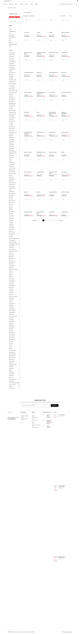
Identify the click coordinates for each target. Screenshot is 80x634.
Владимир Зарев (39, 74)
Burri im (38, 112)
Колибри (50, 32)
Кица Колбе (26, 94)
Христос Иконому (27, 54)
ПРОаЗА (33, 423)
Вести (26, 4)
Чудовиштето (39, 72)
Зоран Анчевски (51, 134)
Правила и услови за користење (24, 419)
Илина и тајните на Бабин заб (49, 421)
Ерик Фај (38, 134)
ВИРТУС (33, 416)
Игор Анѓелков (26, 114)
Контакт (36, 4)
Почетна (3, 5)
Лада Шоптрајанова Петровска (42, 194)
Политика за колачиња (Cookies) (24, 417)
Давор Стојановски (40, 54)
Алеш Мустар (51, 214)
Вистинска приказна (40, 172)
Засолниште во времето (28, 72)
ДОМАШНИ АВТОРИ (35, 417)
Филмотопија (26, 112)
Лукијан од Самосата (40, 174)
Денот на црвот (52, 92)
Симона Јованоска (52, 94)
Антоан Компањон (27, 154)
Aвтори (21, 4)
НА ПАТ (33, 421)
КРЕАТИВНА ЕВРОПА (35, 427)
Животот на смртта (27, 172)
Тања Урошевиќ (51, 74)
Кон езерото (26, 32)
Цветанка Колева (39, 214)
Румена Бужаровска (40, 114)
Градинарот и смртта (49, 415)
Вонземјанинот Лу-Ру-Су (41, 152)
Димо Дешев (26, 134)
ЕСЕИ (33, 418)
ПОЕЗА (33, 422)
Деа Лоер (50, 114)
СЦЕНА (33, 426)
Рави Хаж (38, 94)
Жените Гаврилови (27, 92)
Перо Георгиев (26, 174)
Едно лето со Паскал (28, 152)
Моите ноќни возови (40, 132)
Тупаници (38, 32)
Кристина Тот (51, 154)
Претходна (35, 220)
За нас (31, 4)
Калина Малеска (51, 54)
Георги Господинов (27, 74)
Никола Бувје (26, 214)
